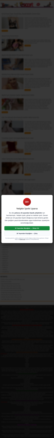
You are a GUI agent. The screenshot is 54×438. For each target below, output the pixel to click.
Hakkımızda (22, 239)
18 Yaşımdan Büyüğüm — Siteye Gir (27, 228)
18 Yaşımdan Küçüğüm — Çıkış (27, 233)
